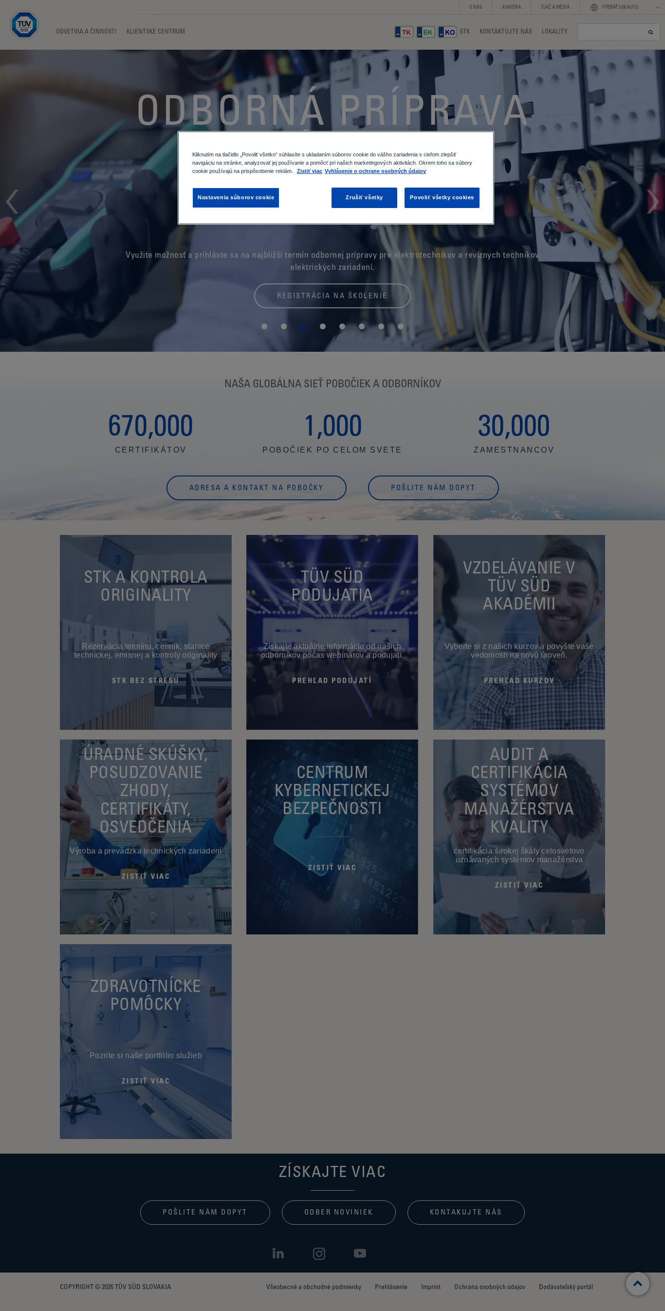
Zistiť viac (309, 171)
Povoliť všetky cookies (442, 197)
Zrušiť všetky (364, 197)
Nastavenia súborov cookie (236, 197)
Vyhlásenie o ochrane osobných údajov (375, 171)
